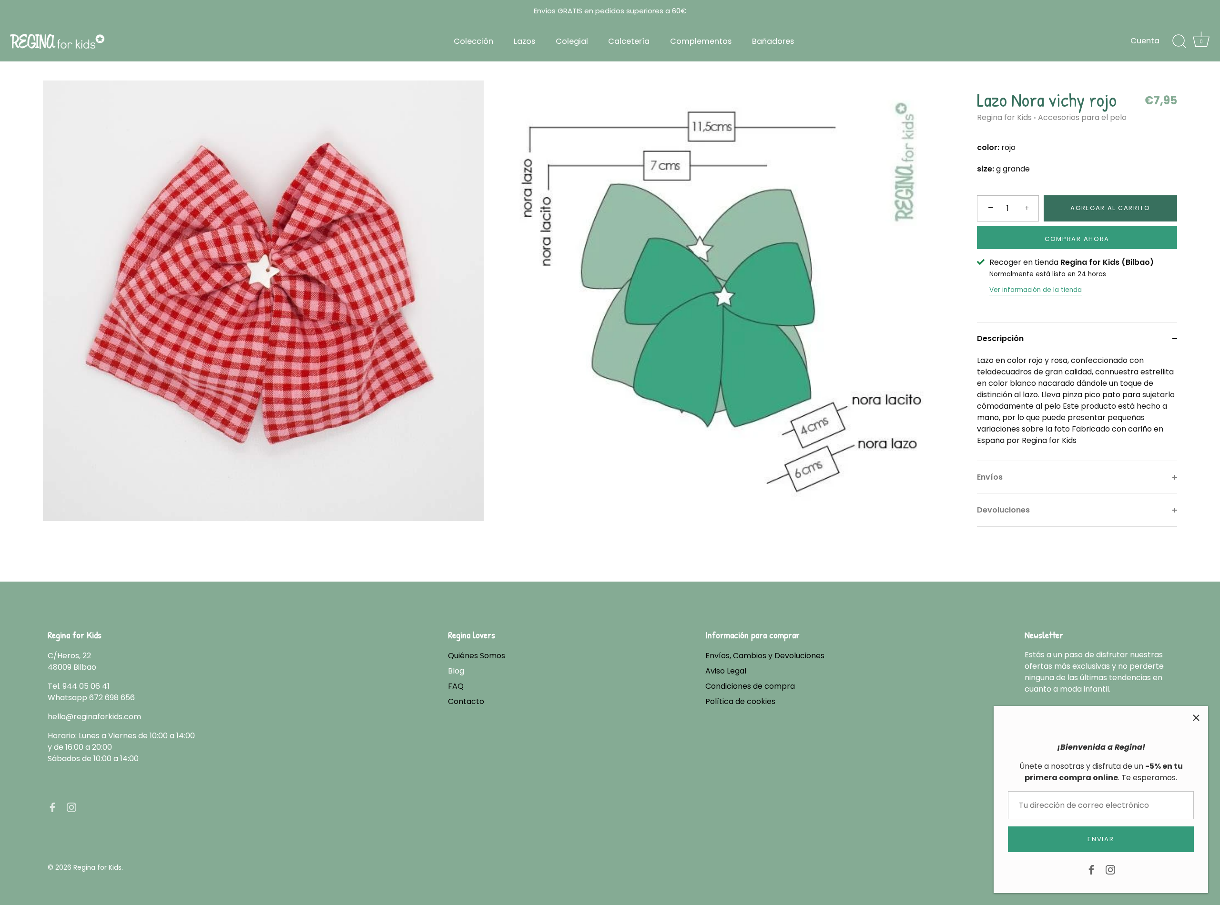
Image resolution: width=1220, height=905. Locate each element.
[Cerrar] (1196, 717)
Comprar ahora (1077, 238)
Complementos (701, 41)
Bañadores (773, 41)
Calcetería (629, 41)
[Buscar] (1179, 41)
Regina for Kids (1004, 117)
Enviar (1101, 839)
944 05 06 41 (86, 686)
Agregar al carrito (1110, 207)
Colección (473, 41)
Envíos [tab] (990, 477)
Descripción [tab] (1000, 338)
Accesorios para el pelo (1082, 117)
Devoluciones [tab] (1003, 509)
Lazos (524, 41)
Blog (456, 670)
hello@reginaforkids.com (94, 716)
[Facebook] (1091, 869)
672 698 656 (112, 697)
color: (988, 147)
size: (985, 168)
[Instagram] (1110, 869)
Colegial (572, 41)
